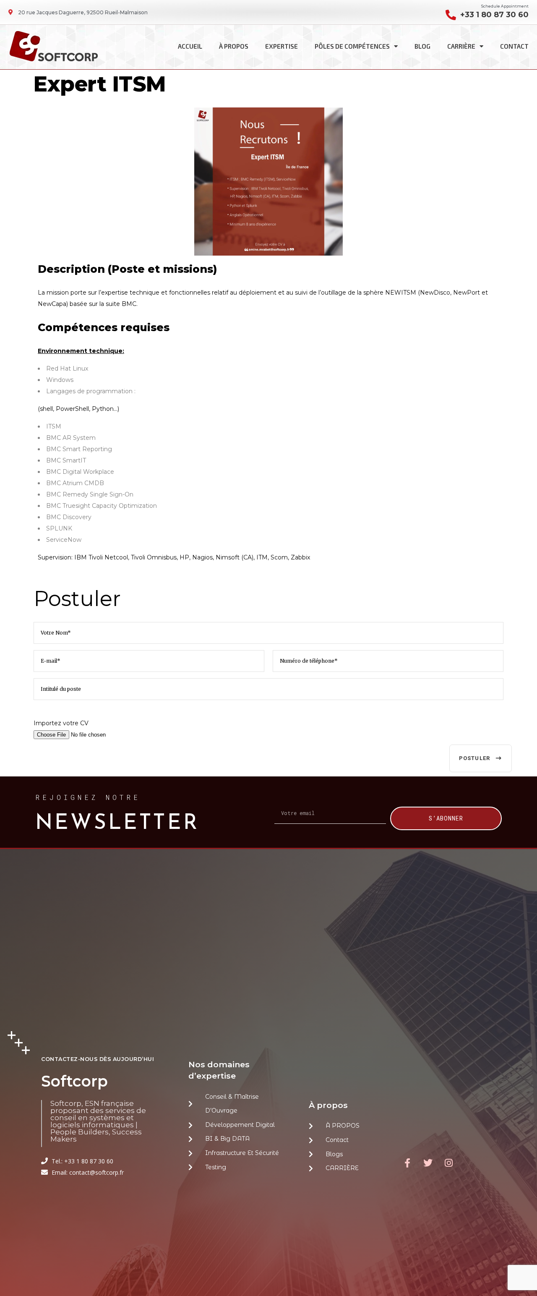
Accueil (190, 46)
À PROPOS (233, 46)
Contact (514, 46)
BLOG (422, 46)
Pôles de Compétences (352, 46)
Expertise (281, 46)
